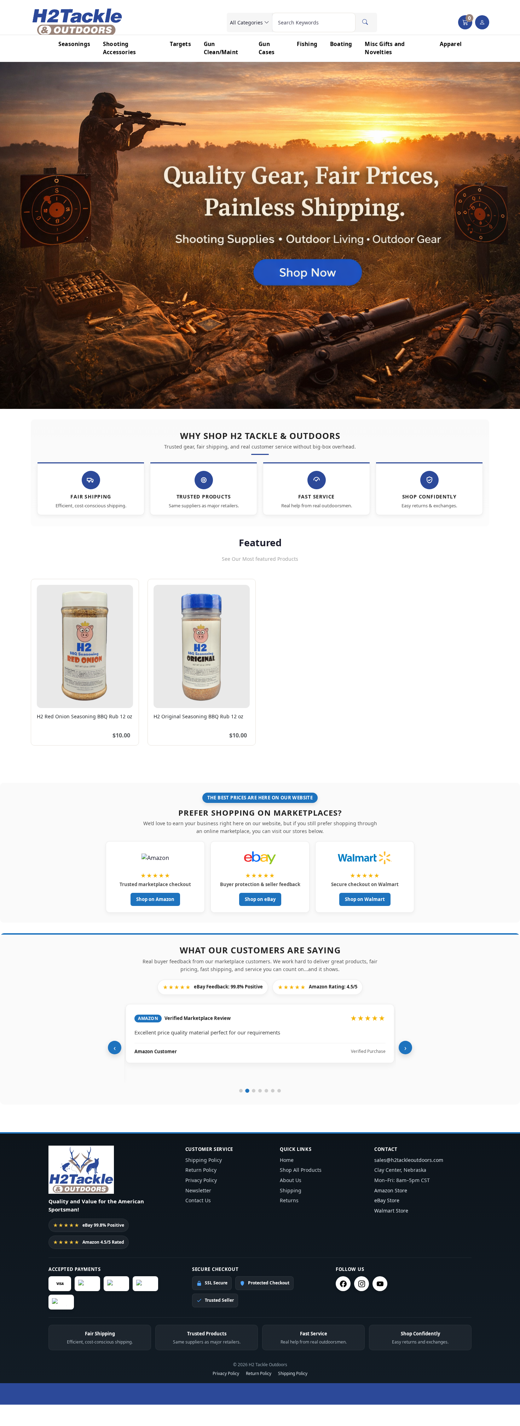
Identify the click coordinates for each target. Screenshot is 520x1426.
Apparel (451, 44)
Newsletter (198, 1190)
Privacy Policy (201, 1180)
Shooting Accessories (119, 48)
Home (287, 1160)
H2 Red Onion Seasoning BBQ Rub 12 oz (84, 716)
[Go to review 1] (241, 1091)
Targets (180, 44)
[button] (465, 22)
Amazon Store (390, 1190)
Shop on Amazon (155, 899)
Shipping (290, 1190)
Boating (341, 44)
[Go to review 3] (254, 1091)
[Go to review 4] (260, 1091)
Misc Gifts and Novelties (385, 48)
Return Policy (200, 1170)
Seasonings (74, 44)
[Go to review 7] (279, 1091)
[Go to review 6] (273, 1091)
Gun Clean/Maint (221, 48)
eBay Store (386, 1200)
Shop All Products (301, 1170)
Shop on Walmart (365, 899)
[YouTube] (379, 1283)
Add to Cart (112, 698)
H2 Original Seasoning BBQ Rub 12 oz (198, 716)
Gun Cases (267, 48)
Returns (289, 1200)
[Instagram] (361, 1283)
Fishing (307, 44)
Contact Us (198, 1200)
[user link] (482, 22)
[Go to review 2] (247, 1091)
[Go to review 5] (266, 1091)
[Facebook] (343, 1283)
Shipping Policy (203, 1160)
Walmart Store (391, 1210)
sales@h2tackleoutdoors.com (408, 1160)
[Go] (365, 22)
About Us (290, 1180)
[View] (44, 698)
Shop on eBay (260, 899)
